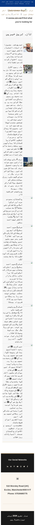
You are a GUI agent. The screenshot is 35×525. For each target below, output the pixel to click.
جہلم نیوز (28, 10)
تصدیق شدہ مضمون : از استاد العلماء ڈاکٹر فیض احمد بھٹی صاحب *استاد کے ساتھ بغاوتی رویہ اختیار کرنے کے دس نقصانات (13, 53)
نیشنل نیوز (14, 10)
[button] (17, 478)
